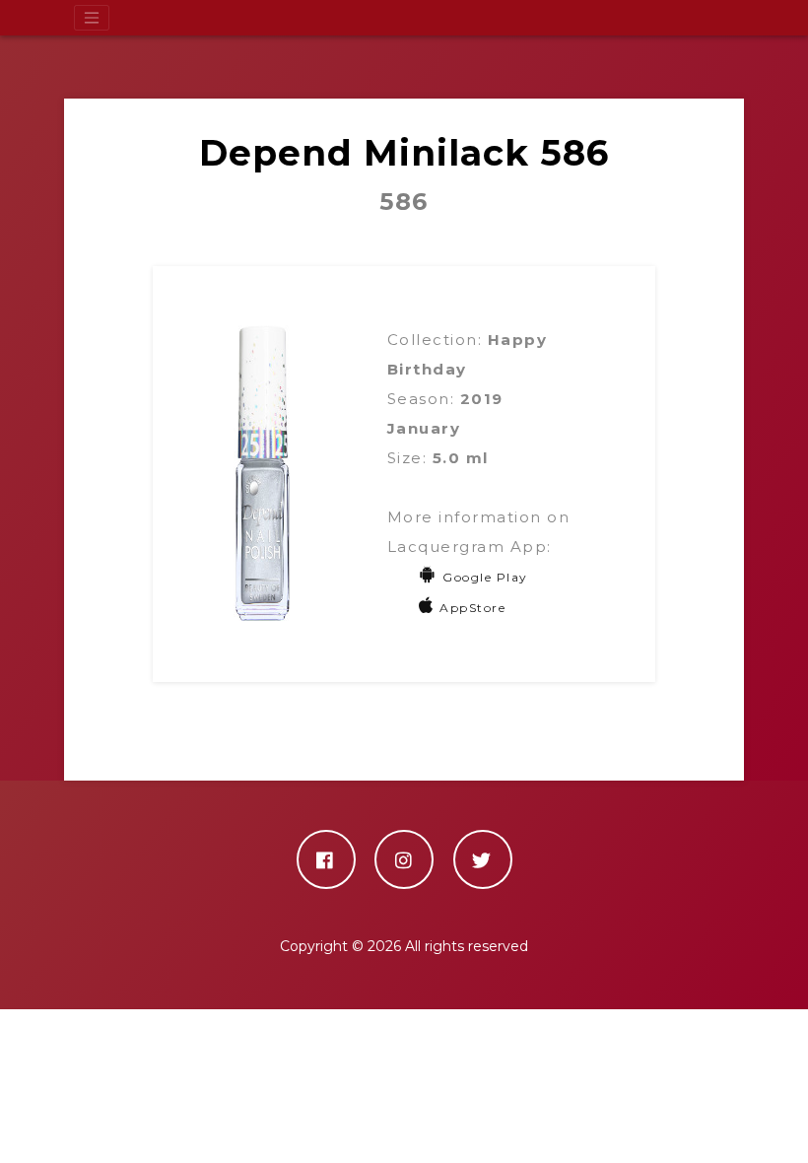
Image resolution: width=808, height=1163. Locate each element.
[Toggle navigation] (91, 18)
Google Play (485, 577)
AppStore (472, 607)
